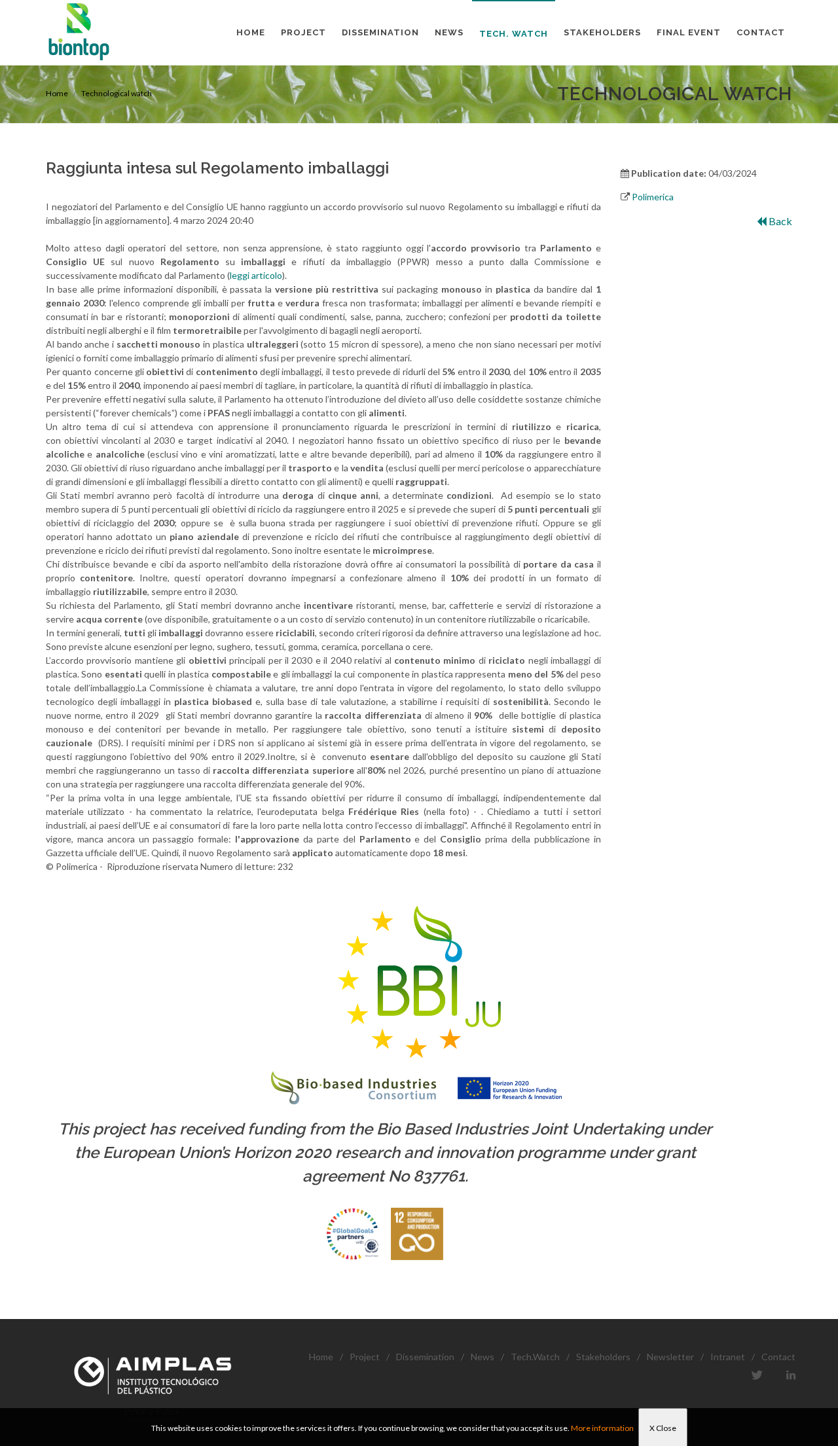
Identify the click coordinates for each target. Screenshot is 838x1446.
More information (602, 1428)
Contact (778, 1356)
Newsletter (670, 1356)
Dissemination (425, 1356)
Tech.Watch (535, 1356)
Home (57, 93)
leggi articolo (256, 275)
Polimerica (653, 196)
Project (365, 1356)
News (482, 1356)
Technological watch (116, 93)
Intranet (727, 1356)
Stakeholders (603, 1356)
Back (779, 221)
